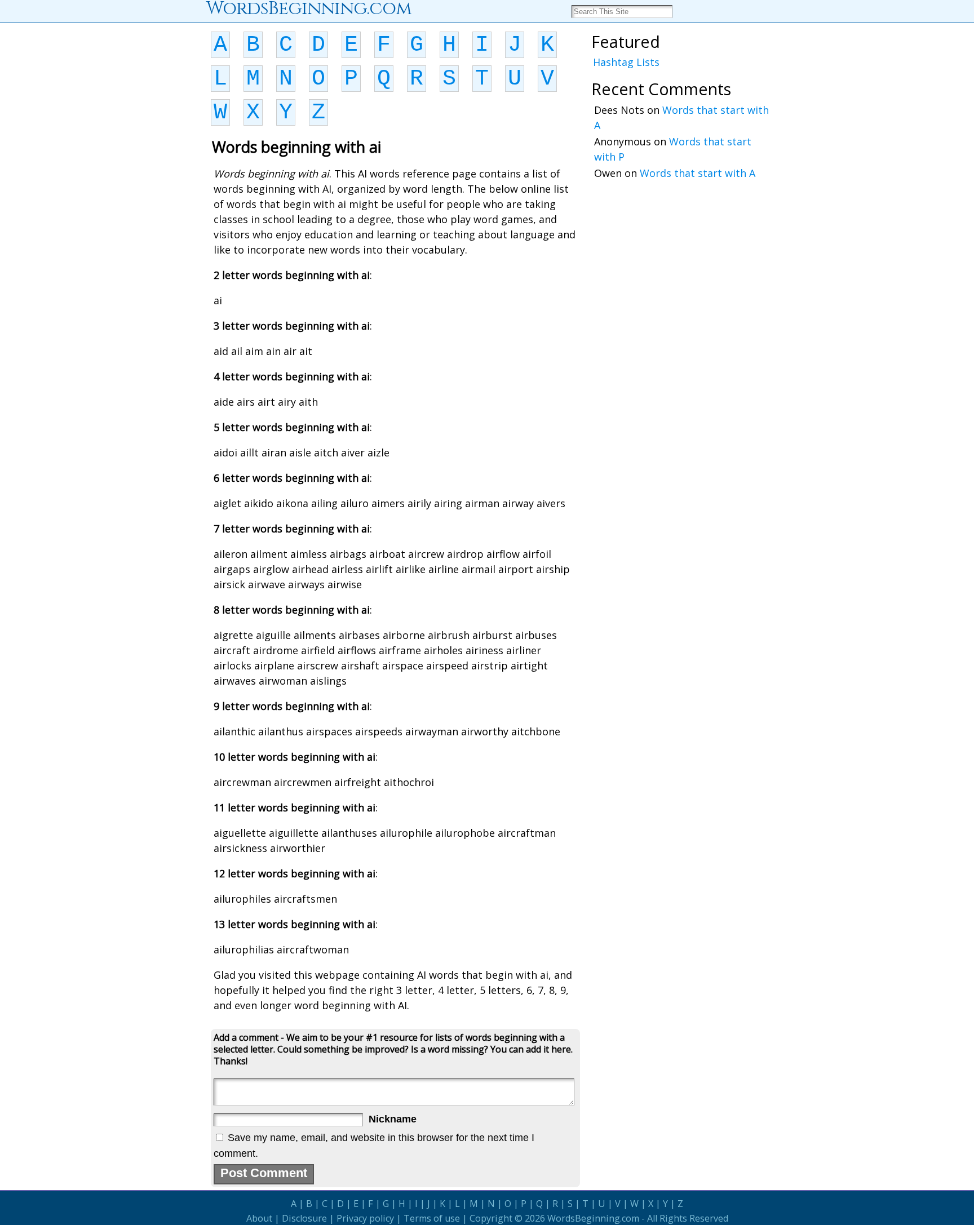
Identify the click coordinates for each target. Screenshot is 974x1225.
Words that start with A (697, 173)
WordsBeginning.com (593, 1218)
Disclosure (304, 1218)
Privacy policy (365, 1218)
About (259, 1218)
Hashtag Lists (626, 62)
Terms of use (432, 1218)
